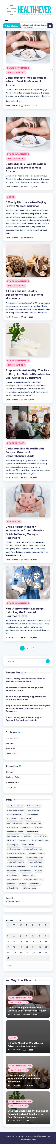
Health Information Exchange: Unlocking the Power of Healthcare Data (25, 612)
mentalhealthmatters (14, 858)
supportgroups (35, 884)
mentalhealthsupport (35, 862)
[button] (14, 101)
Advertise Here (12, 782)
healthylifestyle (40, 836)
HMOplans (10, 840)
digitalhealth (12, 819)
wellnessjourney (13, 888)
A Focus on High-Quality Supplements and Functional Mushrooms (24, 294)
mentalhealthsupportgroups (17, 866)
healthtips (26, 836)
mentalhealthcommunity (16, 853)
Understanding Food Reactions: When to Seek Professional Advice (26, 81)
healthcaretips (32, 832)
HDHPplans (38, 827)
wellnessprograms (29, 888)
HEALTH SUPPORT (16, 72)
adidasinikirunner (13, 901)
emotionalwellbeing (33, 823)
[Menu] (6, 20)
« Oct (9, 966)
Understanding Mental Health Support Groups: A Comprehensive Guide (25, 452)
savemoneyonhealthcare (33, 879)
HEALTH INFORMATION (18, 68)
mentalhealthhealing (36, 853)
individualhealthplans (40, 840)
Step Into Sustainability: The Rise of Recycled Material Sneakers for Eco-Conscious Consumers (28, 374)
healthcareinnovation (15, 832)
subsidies (22, 884)
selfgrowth (11, 884)
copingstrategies (32, 814)
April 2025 (10, 748)
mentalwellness (36, 866)
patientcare (11, 871)
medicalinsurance (13, 849)
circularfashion (33, 810)
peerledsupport (25, 871)
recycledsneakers (13, 879)
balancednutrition (33, 806)
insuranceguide (12, 845)
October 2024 (12, 753)
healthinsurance (13, 836)
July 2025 (10, 743)
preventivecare (12, 875)
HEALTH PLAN (13, 521)
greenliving (26, 827)
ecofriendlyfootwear (14, 823)
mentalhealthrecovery (35, 858)
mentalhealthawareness (33, 849)
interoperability (28, 845)
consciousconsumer (14, 814)
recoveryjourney (28, 875)
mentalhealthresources (15, 862)
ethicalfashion (12, 827)
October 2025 (12, 738)
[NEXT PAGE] (33, 648)
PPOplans (38, 871)
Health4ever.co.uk (28, 1139)
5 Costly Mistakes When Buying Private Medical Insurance (24, 689)
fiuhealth (9, 898)
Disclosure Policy (13, 777)
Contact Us (11, 787)
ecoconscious (26, 819)
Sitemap (9, 772)
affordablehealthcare (15, 806)
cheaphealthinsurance (15, 810)
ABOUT (10, 197)
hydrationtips (23, 840)
